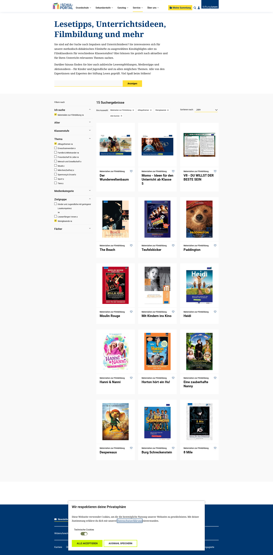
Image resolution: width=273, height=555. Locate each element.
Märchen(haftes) (65, 170)
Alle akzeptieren (87, 543)
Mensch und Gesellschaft (69, 161)
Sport (60, 179)
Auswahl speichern (120, 543)
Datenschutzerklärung (129, 520)
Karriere (58, 547)
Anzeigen (132, 83)
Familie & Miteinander (67, 153)
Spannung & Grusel (66, 174)
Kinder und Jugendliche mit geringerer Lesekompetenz (74, 206)
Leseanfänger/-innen (67, 217)
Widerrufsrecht (61, 533)
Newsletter (63, 519)
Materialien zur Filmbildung (69, 115)
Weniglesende (64, 221)
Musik (60, 166)
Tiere (60, 183)
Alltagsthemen (64, 144)
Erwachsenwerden (66, 148)
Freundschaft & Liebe (67, 157)
